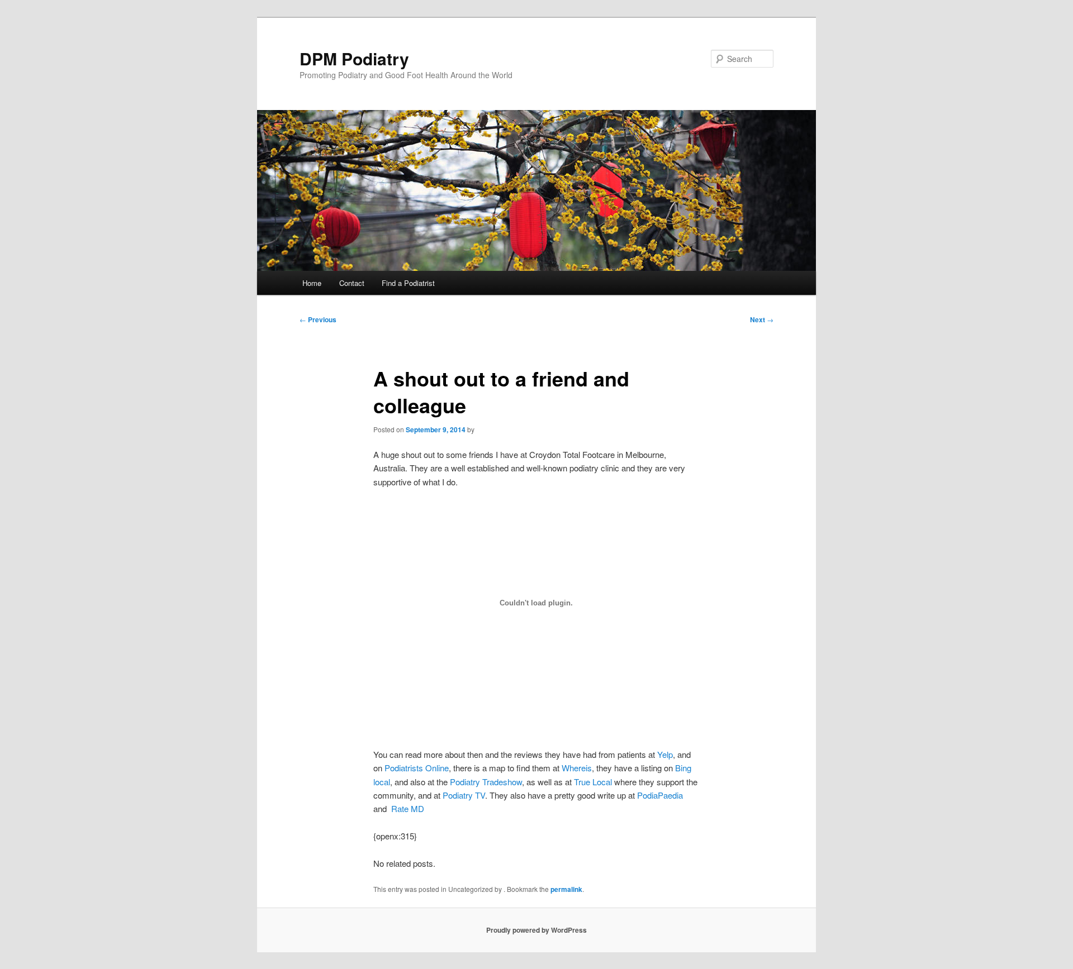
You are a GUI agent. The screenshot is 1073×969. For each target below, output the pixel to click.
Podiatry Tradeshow (486, 781)
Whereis (577, 768)
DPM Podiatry (354, 58)
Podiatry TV (464, 795)
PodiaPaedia (660, 795)
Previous (318, 319)
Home (311, 283)
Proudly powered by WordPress (536, 930)
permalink (566, 889)
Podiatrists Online (416, 768)
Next (761, 319)
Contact (351, 283)
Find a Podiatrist (408, 283)
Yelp (665, 754)
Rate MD (407, 808)
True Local (593, 781)
